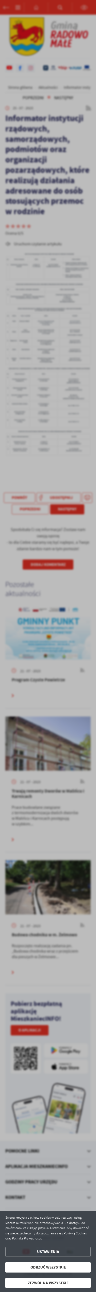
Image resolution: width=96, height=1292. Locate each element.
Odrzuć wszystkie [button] (48, 1267)
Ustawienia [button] (48, 1251)
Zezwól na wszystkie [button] (48, 1283)
